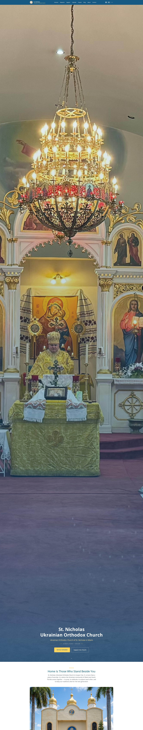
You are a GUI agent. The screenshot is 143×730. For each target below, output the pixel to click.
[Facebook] (106, 2)
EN (108, 2)
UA (112, 2)
